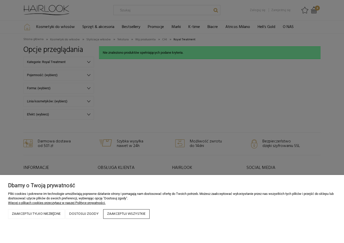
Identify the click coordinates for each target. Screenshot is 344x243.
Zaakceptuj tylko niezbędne (36, 214)
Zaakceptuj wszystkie (126, 214)
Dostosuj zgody (84, 214)
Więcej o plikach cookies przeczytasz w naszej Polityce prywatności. (57, 203)
